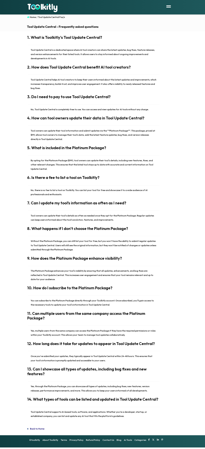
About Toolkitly (50, 440)
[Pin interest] (162, 440)
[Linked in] (158, 440)
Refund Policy (93, 440)
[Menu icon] (168, 6)
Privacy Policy (76, 440)
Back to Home (37, 428)
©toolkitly (34, 440)
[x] (153, 440)
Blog (119, 440)
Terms (64, 440)
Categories (140, 440)
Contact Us (108, 440)
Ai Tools (128, 440)
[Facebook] (149, 440)
